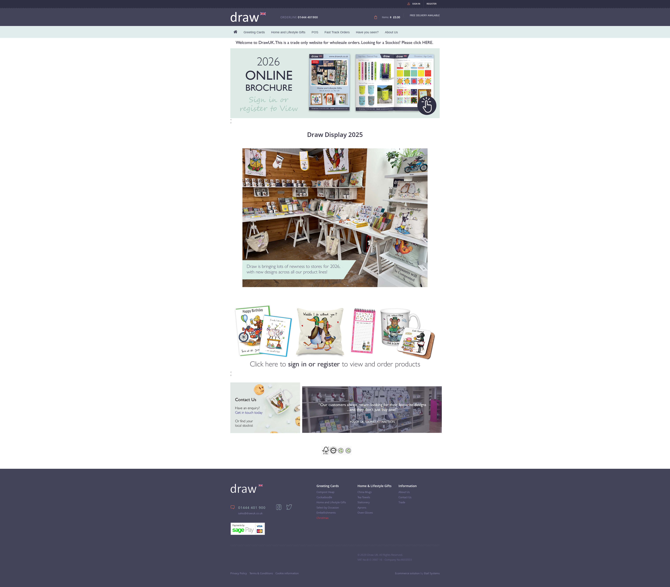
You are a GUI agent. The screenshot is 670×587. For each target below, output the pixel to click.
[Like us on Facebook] (281, 509)
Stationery (364, 502)
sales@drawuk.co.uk (250, 513)
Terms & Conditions (261, 573)
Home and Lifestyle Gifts (288, 32)
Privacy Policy (238, 573)
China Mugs (365, 492)
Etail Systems (432, 573)
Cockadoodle (324, 497)
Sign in (416, 3)
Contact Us (405, 497)
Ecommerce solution (407, 573)
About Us (391, 32)
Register (432, 3)
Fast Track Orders (337, 32)
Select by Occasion (328, 507)
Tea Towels (364, 497)
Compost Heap (325, 492)
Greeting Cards (254, 32)
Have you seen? (367, 32)
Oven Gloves (365, 512)
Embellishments (326, 512)
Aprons (362, 507)
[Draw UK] (247, 492)
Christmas (323, 518)
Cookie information (287, 573)
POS (315, 32)
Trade (402, 502)
